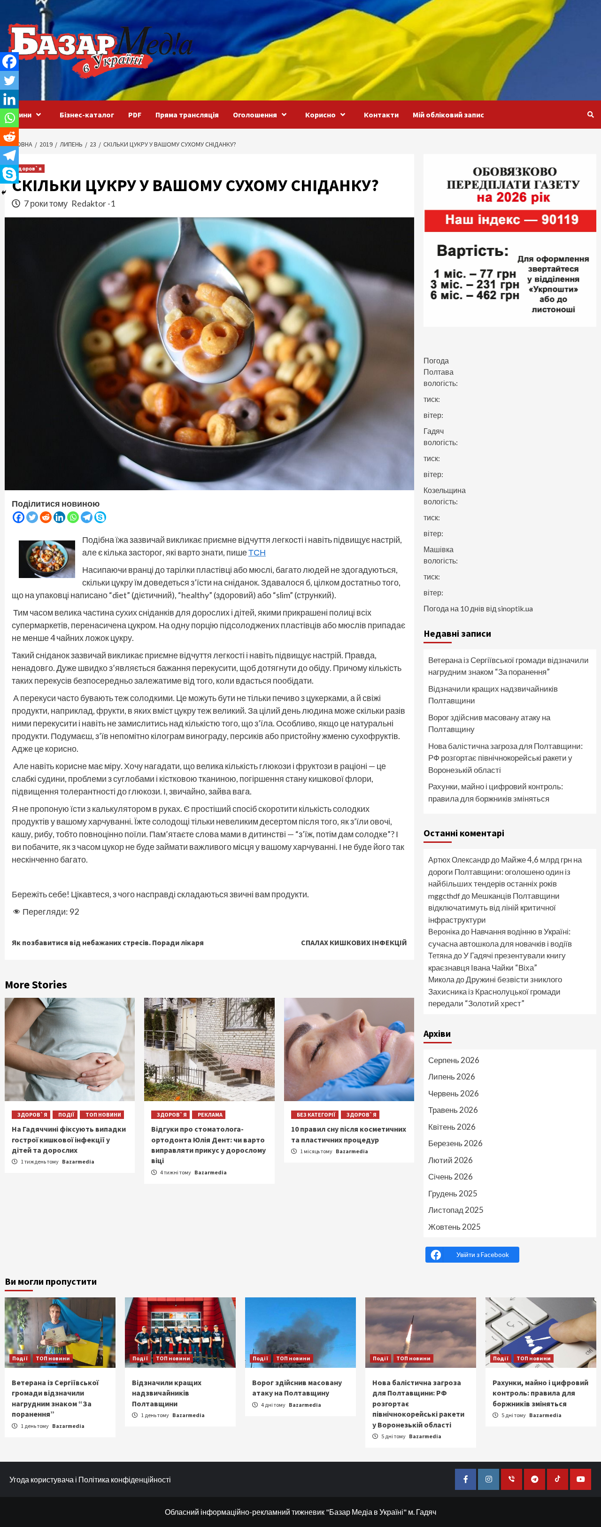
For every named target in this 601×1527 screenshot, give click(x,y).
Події (66, 1114)
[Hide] (4, 192)
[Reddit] (46, 517)
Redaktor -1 (93, 203)
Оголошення (255, 114)
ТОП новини (103, 1114)
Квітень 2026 (452, 1127)
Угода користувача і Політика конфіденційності (90, 1479)
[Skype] (100, 517)
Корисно (320, 114)
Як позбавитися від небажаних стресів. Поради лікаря (108, 942)
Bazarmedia (78, 1161)
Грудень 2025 (453, 1193)
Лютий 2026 (450, 1160)
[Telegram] (86, 517)
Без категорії (316, 1114)
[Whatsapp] (73, 517)
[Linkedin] (59, 517)
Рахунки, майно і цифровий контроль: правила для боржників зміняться (495, 792)
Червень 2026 (453, 1093)
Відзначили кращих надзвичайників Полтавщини (493, 695)
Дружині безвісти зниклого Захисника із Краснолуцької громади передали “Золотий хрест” (495, 991)
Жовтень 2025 (454, 1227)
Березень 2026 (455, 1143)
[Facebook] (18, 517)
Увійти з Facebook (482, 1254)
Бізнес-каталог (87, 114)
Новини (18, 114)
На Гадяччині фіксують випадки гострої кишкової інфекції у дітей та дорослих (69, 1139)
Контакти (381, 114)
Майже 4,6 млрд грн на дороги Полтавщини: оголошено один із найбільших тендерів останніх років (505, 871)
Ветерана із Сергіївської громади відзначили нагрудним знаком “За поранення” (508, 666)
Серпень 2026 (453, 1060)
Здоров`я (28, 168)
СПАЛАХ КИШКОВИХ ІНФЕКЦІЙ (354, 942)
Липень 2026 (451, 1076)
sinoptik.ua (515, 608)
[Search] (590, 114)
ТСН (257, 552)
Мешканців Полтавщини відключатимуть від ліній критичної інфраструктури (494, 908)
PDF (134, 114)
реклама (210, 1114)
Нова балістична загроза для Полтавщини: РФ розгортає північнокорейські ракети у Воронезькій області (505, 758)
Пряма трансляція (187, 114)
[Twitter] (32, 517)
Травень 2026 (453, 1110)
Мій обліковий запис (448, 114)
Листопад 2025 (456, 1210)
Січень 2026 (450, 1176)
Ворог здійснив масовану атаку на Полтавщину (489, 723)
